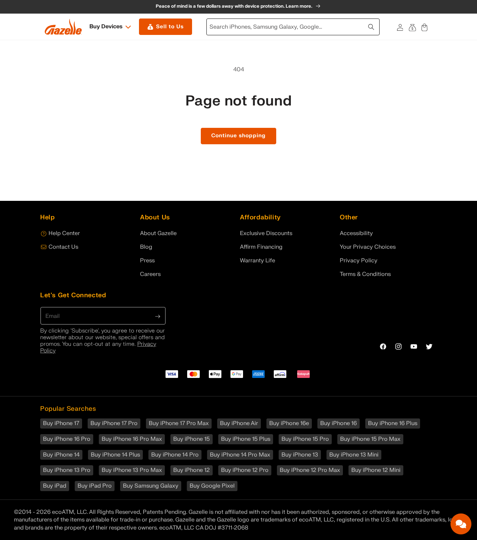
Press (147, 260)
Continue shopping (238, 135)
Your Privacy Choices (368, 246)
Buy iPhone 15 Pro (305, 439)
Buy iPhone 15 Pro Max (370, 439)
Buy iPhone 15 (191, 439)
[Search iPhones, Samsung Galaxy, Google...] (372, 26)
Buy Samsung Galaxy (150, 485)
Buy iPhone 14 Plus (115, 454)
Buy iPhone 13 (299, 454)
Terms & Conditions (365, 274)
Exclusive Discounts (266, 233)
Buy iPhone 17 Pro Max (179, 423)
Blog (146, 246)
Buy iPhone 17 (61, 423)
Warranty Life (257, 260)
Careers (150, 274)
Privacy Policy (358, 260)
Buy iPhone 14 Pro (175, 454)
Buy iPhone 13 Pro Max (132, 470)
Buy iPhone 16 (338, 423)
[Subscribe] (158, 316)
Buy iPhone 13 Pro (66, 470)
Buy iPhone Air (239, 423)
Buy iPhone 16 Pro (66, 439)
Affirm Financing (261, 246)
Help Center (64, 233)
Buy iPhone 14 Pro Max (240, 454)
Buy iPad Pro (95, 485)
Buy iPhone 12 (191, 470)
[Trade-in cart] (412, 27)
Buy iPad (54, 485)
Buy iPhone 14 (61, 454)
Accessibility (356, 233)
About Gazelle (158, 233)
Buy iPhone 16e (289, 423)
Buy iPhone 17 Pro (114, 423)
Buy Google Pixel (212, 485)
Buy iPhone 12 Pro (245, 470)
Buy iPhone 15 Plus (245, 439)
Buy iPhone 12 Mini (376, 470)
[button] (110, 26)
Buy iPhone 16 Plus (392, 423)
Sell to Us (170, 26)
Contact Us (63, 246)
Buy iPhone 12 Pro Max (310, 470)
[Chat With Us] (460, 523)
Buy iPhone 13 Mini (354, 454)
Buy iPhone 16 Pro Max (132, 439)
